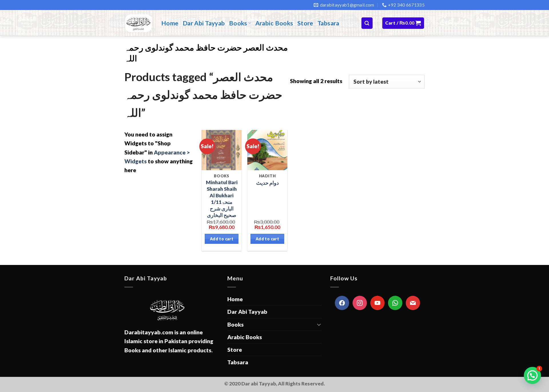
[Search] (367, 23)
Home (170, 23)
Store (305, 23)
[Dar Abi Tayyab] (138, 23)
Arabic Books (274, 23)
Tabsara (328, 23)
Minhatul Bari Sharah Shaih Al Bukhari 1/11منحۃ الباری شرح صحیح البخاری (222, 198)
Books (238, 23)
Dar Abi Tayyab (204, 23)
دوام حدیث (267, 183)
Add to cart (222, 238)
